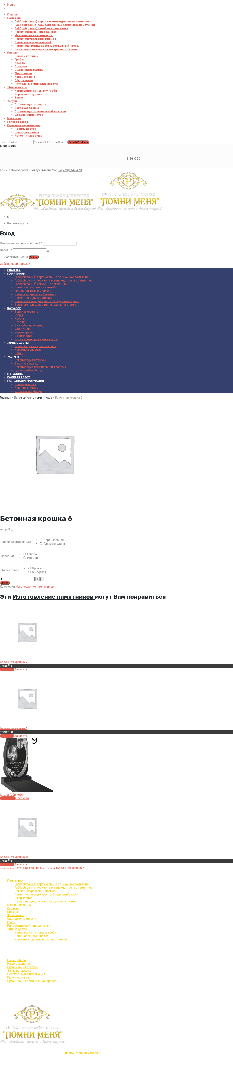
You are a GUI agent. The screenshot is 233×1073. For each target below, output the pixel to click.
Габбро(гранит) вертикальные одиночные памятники (53, 21)
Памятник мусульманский (33, 42)
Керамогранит (25, 76)
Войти (33, 257)
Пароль (6, 250)
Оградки (21, 66)
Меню (11, 4)
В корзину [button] (7, 669)
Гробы (19, 59)
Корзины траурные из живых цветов (41, 939)
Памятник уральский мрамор (35, 38)
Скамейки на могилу (29, 70)
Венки (19, 97)
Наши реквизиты (27, 132)
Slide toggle (8, 145)
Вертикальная (53, 540)
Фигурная (38, 572)
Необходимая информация (26, 974)
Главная (12, 14)
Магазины (14, 118)
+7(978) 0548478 (70, 170)
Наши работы (16, 960)
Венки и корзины (27, 56)
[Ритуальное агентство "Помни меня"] (81, 210)
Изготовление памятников (33, 397)
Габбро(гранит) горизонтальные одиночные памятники (55, 25)
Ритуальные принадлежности (36, 83)
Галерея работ (17, 121)
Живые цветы (17, 87)
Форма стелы (10, 570)
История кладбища (28, 135)
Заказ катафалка (27, 108)
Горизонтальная (54, 543)
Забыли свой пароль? (15, 263)
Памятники (15, 18)
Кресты (20, 63)
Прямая (37, 568)
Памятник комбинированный (35, 32)
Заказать (20, 669)
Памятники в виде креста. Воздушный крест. (47, 45)
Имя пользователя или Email (21, 243)
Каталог (13, 52)
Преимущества (25, 128)
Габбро (31, 554)
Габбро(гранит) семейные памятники (41, 28)
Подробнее (8, 798)
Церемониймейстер (29, 115)
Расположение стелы (16, 542)
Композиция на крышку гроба (36, 90)
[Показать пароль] (47, 251)
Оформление (24, 80)
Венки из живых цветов (32, 936)
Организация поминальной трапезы (40, 111)
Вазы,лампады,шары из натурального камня (46, 49)
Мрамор (32, 558)
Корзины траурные (28, 94)
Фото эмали (23, 73)
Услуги (12, 101)
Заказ (4, 583)
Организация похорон (30, 104)
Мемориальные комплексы (34, 35)
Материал (8, 556)
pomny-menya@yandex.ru (83, 1053)
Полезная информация (23, 125)
